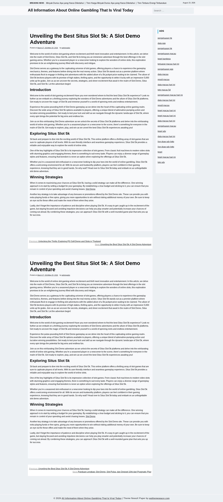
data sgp (162, 43)
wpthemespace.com (159, 498)
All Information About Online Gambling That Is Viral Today (80, 10)
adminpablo (66, 48)
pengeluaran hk (165, 38)
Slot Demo (90, 189)
